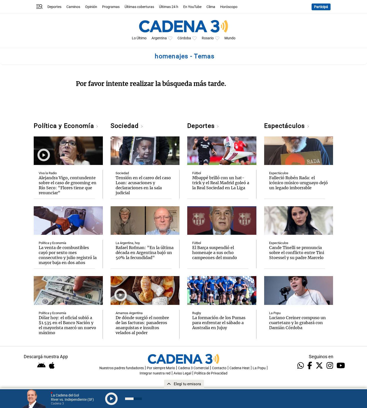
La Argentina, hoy (128, 243)
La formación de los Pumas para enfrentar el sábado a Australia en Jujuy (218, 322)
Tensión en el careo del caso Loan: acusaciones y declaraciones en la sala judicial (143, 185)
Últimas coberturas (139, 7)
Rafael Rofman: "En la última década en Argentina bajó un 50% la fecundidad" (145, 252)
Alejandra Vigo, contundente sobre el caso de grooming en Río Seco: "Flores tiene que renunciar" (67, 185)
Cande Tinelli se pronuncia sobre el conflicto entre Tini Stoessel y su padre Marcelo (296, 252)
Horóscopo (228, 7)
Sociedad (126, 125)
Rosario (208, 38)
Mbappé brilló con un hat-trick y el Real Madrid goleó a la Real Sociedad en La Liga (220, 182)
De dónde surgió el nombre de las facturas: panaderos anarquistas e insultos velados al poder (142, 325)
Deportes (54, 7)
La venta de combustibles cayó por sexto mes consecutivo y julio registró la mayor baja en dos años (68, 255)
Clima (210, 7)
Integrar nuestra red (155, 373)
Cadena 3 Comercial (193, 368)
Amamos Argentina (129, 313)
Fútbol (196, 173)
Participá (321, 7)
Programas (111, 7)
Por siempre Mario (161, 368)
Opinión (91, 7)
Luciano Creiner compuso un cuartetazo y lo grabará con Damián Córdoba (297, 322)
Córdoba (184, 38)
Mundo (229, 38)
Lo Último (139, 38)
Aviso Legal (182, 373)
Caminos (73, 7)
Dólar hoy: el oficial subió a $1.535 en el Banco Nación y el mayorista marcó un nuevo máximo (67, 325)
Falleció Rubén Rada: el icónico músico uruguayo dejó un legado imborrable (298, 182)
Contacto (219, 368)
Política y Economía (65, 125)
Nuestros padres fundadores (121, 368)
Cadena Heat (239, 368)
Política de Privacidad (210, 373)
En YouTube (192, 7)
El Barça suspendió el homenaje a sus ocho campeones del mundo (214, 252)
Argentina (159, 38)
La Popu (275, 313)
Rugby (196, 313)
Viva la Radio (48, 173)
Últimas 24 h (168, 7)
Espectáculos (285, 125)
